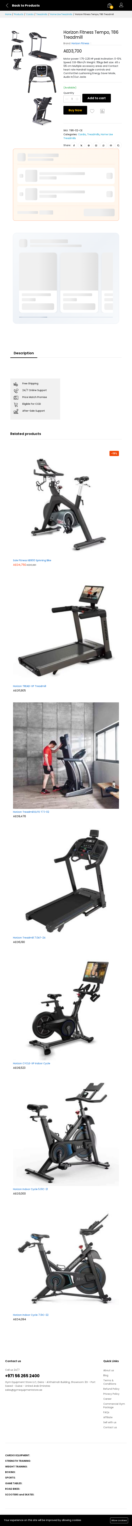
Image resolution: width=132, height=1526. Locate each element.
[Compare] (102, 111)
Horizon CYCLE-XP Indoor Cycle (31, 1063)
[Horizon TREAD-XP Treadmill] (66, 629)
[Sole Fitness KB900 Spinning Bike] (66, 503)
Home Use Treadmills (61, 14)
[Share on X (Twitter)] (81, 145)
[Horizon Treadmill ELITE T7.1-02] (66, 755)
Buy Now (75, 110)
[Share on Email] (111, 145)
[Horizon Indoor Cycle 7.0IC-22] (66, 1258)
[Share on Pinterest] (89, 145)
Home (8, 14)
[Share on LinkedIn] (96, 145)
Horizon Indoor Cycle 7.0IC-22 (30, 1315)
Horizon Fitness (80, 43)
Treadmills (41, 14)
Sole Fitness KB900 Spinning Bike (32, 560)
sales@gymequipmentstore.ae (23, 1390)
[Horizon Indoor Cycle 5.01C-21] (66, 1132)
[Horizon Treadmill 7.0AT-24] (66, 881)
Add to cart (96, 98)
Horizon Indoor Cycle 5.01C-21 (30, 1189)
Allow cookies (119, 1520)
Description (24, 353)
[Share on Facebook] (74, 145)
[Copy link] (118, 145)
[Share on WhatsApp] (103, 145)
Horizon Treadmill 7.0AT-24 (29, 937)
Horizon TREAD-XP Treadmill (29, 686)
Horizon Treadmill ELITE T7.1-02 (31, 812)
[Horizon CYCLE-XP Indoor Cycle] (66, 1006)
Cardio (30, 14)
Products (18, 14)
